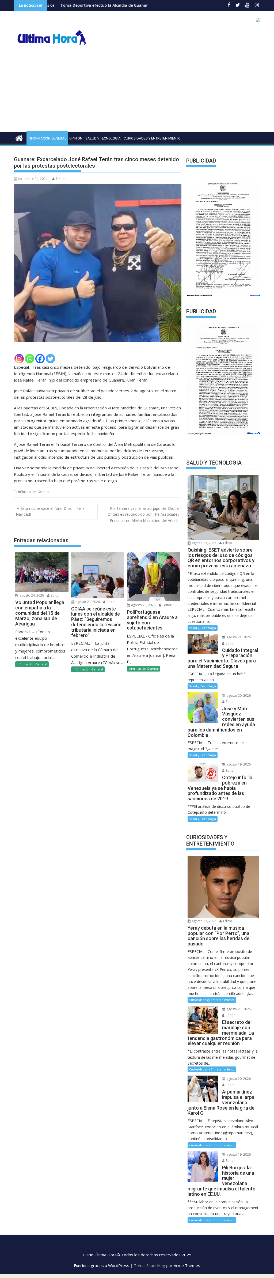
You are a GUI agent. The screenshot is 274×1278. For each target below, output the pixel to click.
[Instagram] (19, 358)
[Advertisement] (137, 91)
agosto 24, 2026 (31, 595)
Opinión (75, 138)
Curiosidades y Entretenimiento (152, 138)
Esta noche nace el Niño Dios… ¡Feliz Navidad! (50, 511)
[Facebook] (40, 358)
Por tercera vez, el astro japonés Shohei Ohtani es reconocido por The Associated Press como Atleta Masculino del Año (144, 514)
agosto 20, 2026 (238, 695)
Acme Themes (187, 1265)
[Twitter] (50, 358)
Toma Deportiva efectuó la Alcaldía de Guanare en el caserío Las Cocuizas (86, 5)
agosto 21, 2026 (238, 637)
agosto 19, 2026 (238, 764)
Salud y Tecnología (103, 138)
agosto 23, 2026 (87, 602)
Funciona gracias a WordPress (101, 1265)
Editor (60, 178)
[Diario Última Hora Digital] (19, 137)
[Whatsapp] (29, 358)
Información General (47, 138)
